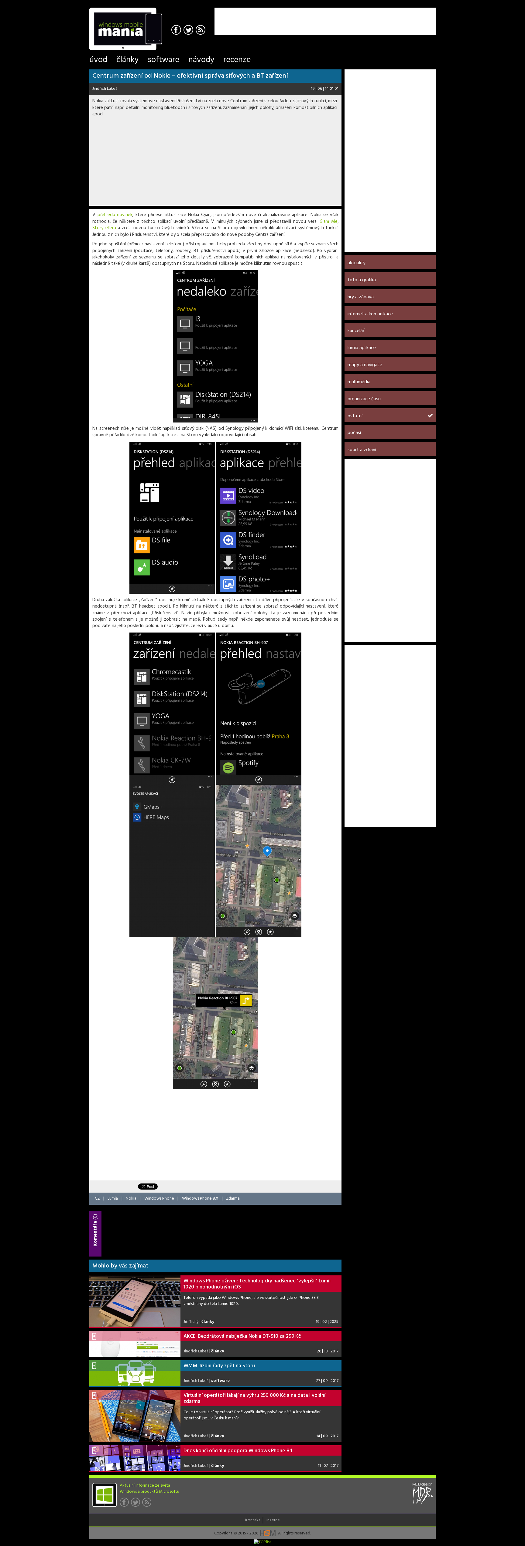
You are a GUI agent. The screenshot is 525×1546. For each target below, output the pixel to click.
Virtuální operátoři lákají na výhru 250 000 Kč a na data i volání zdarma (254, 1398)
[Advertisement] (364, 17)
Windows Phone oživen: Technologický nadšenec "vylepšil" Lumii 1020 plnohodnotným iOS (257, 1284)
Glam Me (329, 221)
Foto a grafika (362, 280)
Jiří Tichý (191, 1321)
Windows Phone (159, 1198)
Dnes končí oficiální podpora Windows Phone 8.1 (238, 1451)
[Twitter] (189, 31)
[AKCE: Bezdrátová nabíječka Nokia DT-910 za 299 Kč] (134, 1344)
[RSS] (201, 31)
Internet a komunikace (370, 314)
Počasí (354, 433)
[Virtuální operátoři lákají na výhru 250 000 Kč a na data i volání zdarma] (134, 1416)
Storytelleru (104, 228)
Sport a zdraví (362, 450)
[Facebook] (177, 31)
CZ (97, 1198)
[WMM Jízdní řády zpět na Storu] (134, 1373)
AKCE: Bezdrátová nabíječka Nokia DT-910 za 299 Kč (242, 1336)
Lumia (113, 1198)
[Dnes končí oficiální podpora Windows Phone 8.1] (134, 1458)
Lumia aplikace (362, 348)
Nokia (131, 1198)
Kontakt (252, 1520)
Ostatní (355, 416)
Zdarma (233, 1198)
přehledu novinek (115, 215)
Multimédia (359, 382)
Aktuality (356, 263)
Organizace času (364, 399)
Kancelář (356, 331)
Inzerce (273, 1520)
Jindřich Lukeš (104, 88)
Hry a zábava (361, 297)
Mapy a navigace (365, 365)
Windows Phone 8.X (200, 1198)
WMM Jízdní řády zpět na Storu (219, 1366)
